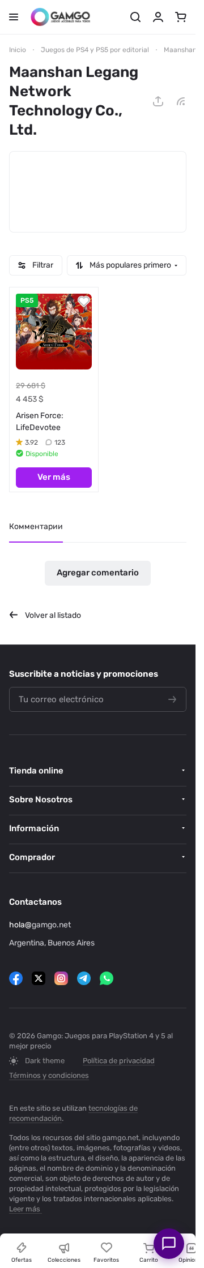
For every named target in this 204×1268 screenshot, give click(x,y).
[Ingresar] (158, 17)
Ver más (53, 477)
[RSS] (180, 101)
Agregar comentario (98, 573)
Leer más (24, 1209)
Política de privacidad (119, 1060)
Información (34, 828)
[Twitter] (38, 978)
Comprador (32, 857)
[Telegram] (84, 978)
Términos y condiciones (49, 1075)
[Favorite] (84, 301)
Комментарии (36, 526)
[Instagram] (61, 978)
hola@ (20, 925)
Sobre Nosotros (41, 799)
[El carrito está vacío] (180, 17)
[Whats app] (106, 978)
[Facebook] (16, 978)
